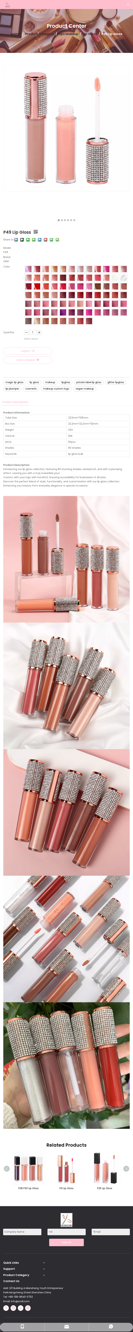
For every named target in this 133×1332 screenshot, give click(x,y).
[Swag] (37, 269)
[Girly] (71, 286)
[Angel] (45, 277)
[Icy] (37, 312)
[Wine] (89, 295)
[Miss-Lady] (97, 269)
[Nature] (45, 303)
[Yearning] (80, 303)
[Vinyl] (106, 303)
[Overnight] (45, 295)
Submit (66, 1242)
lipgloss (65, 382)
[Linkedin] (13, 1308)
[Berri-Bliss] (106, 312)
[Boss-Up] (45, 312)
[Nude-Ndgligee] (37, 295)
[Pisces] (45, 269)
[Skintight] (54, 295)
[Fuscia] (89, 312)
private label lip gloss (88, 382)
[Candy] (97, 277)
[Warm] (54, 303)
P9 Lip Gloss (29, 1188)
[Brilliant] (80, 269)
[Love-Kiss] (63, 286)
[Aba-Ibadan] (89, 321)
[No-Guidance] (45, 321)
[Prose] (89, 286)
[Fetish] (115, 295)
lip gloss (34, 382)
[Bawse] (97, 303)
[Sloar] (106, 286)
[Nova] (63, 277)
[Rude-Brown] (80, 277)
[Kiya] (28, 286)
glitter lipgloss (116, 382)
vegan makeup (85, 388)
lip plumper (12, 388)
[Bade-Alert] (54, 312)
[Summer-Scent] (45, 286)
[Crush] (28, 312)
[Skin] (123, 286)
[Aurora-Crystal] (89, 269)
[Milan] (115, 312)
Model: (7, 248)
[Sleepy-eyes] (54, 286)
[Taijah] (71, 269)
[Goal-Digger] (28, 277)
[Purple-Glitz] (63, 312)
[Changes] (106, 295)
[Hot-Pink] (80, 286)
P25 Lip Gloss (67, 1188)
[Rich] (37, 321)
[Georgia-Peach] (54, 277)
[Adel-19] (63, 321)
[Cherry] (106, 269)
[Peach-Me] (106, 277)
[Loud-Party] (115, 269)
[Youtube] (20, 1308)
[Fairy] (97, 312)
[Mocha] (97, 286)
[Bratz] (89, 277)
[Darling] (37, 277)
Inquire (25, 351)
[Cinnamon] (63, 303)
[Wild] (123, 295)
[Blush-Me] (80, 295)
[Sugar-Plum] (71, 295)
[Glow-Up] (123, 312)
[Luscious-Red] (37, 286)
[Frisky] (54, 321)
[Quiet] (71, 321)
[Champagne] (54, 269)
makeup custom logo (56, 388)
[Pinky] (123, 269)
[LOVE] (63, 269)
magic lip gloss (14, 382)
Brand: (7, 257)
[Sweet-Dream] (63, 295)
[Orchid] (123, 303)
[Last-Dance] (80, 321)
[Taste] (80, 312)
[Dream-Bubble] (123, 277)
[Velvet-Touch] (115, 303)
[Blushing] (97, 295)
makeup (50, 382)
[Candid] (37, 303)
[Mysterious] (115, 277)
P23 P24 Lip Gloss (105, 1188)
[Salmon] (71, 303)
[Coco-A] (28, 321)
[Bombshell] (28, 295)
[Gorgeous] (71, 312)
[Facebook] (6, 1308)
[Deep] (71, 277)
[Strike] (115, 286)
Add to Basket (25, 360)
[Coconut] (89, 303)
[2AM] (28, 303)
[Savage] (28, 269)
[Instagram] (28, 1308)
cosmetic (31, 388)
